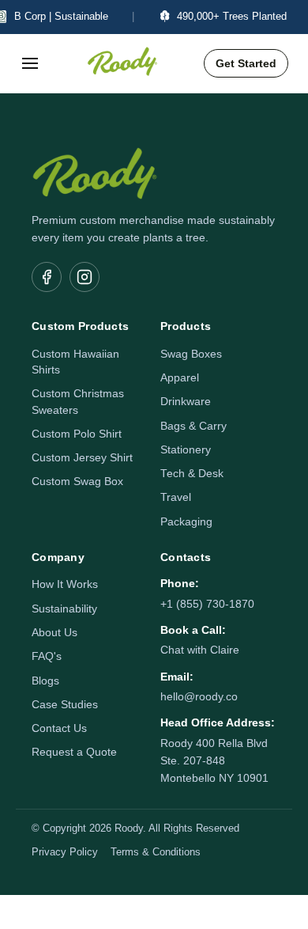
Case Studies (65, 705)
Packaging (186, 522)
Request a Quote (74, 752)
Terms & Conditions (156, 852)
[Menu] (30, 63)
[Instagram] (84, 277)
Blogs (45, 681)
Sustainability (64, 609)
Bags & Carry (193, 426)
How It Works (65, 584)
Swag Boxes (191, 354)
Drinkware (185, 402)
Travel (175, 497)
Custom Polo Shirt (77, 434)
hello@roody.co (199, 697)
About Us (54, 633)
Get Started (246, 63)
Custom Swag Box (77, 481)
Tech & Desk (191, 474)
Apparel (179, 378)
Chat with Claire (199, 650)
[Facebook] (47, 277)
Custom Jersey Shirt (82, 458)
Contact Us (59, 728)
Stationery (185, 450)
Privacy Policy (65, 852)
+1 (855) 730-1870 (207, 604)
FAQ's (47, 656)
